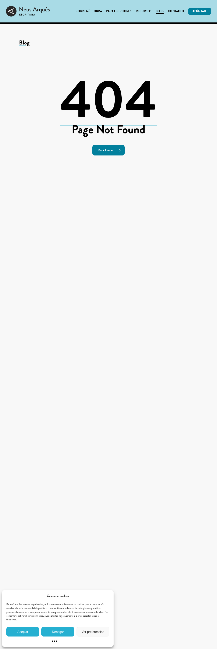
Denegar (58, 632)
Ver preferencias (93, 632)
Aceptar (22, 632)
